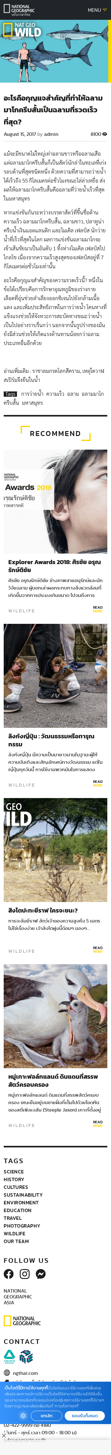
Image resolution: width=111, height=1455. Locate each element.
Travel (13, 1218)
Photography (22, 1225)
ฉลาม (73, 394)
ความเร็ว (56, 394)
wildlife (21, 610)
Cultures (16, 1187)
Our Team (16, 1241)
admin (51, 134)
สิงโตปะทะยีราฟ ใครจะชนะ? (43, 911)
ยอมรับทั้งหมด (85, 1416)
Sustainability (23, 1194)
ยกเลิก (46, 1416)
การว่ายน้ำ (33, 394)
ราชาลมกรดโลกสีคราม (56, 371)
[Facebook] (9, 1275)
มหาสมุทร (32, 403)
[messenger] (41, 1275)
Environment (21, 1202)
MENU (95, 10)
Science (14, 1171)
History (14, 1179)
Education (18, 1210)
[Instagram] (25, 1275)
